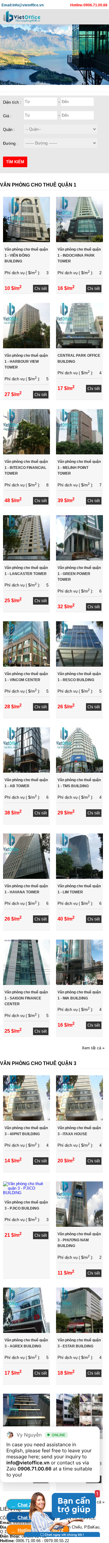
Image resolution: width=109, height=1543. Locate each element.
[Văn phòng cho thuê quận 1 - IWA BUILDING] (79, 983)
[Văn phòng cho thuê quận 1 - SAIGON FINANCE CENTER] (26, 983)
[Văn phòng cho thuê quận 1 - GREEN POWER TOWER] (79, 559)
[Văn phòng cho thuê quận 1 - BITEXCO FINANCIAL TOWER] (26, 453)
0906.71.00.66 (34, 1469)
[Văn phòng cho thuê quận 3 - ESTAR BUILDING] (79, 1331)
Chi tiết (41, 288)
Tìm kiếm (15, 162)
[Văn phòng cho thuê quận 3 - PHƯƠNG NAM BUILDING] (79, 1225)
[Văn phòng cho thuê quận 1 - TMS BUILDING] (79, 771)
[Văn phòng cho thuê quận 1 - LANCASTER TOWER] (26, 559)
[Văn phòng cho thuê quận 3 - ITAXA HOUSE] (79, 1119)
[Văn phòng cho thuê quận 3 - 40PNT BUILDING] (26, 1119)
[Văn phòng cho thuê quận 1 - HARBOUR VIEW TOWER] (26, 347)
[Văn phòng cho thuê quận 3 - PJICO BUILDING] (26, 1193)
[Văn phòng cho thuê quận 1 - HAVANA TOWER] (26, 877)
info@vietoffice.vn (28, 1463)
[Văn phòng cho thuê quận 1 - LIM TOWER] (79, 877)
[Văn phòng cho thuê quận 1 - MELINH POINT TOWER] (79, 453)
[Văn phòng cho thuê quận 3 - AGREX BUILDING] (26, 1331)
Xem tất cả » (93, 1048)
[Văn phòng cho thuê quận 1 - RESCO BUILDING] (79, 665)
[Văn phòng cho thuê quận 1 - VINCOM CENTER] (26, 665)
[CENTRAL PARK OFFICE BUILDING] (79, 347)
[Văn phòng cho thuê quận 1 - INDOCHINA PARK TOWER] (79, 241)
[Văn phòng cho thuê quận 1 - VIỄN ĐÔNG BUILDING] (26, 241)
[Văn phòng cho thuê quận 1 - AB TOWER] (26, 771)
